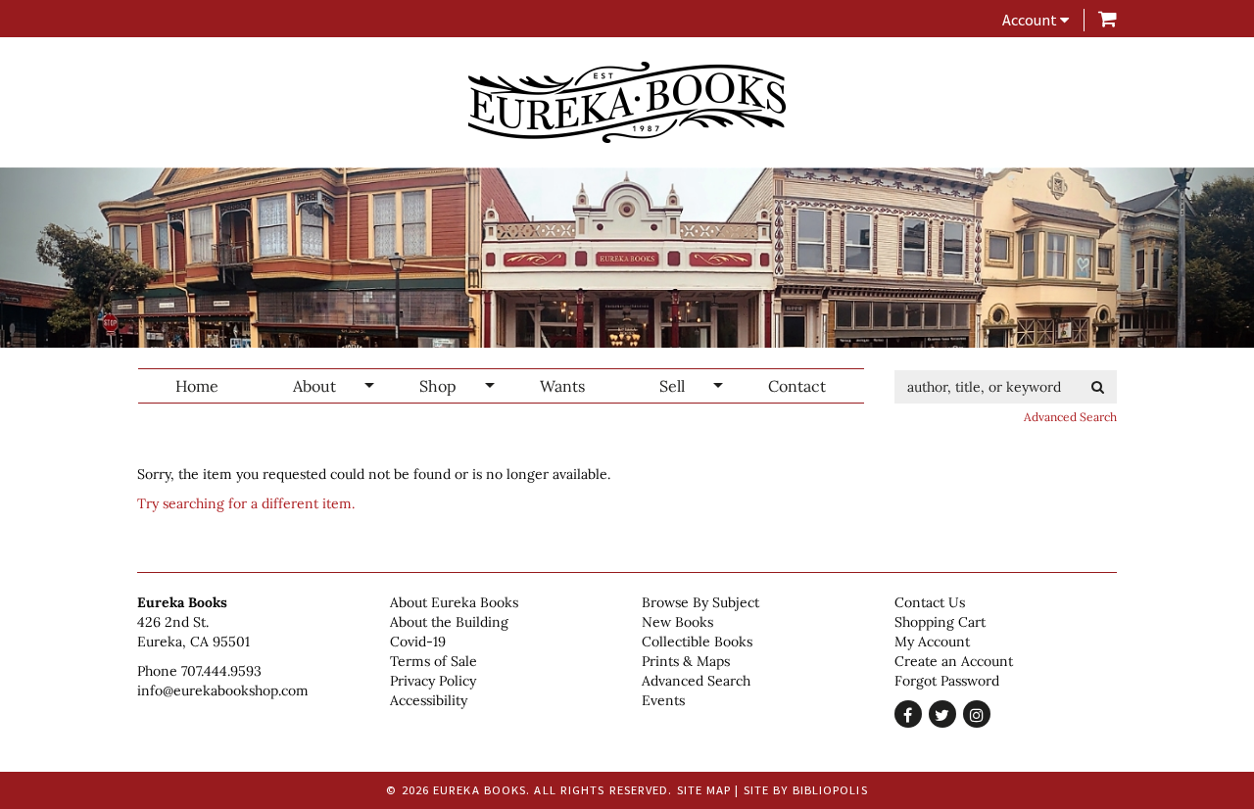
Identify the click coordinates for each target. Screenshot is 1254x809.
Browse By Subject (700, 602)
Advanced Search (1070, 416)
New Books (677, 622)
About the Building (449, 622)
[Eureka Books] (627, 102)
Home (196, 386)
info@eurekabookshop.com (223, 690)
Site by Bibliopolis (806, 790)
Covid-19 (418, 641)
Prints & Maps (686, 661)
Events (663, 700)
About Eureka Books (454, 602)
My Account (932, 641)
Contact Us (929, 602)
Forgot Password (946, 681)
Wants (562, 386)
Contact (797, 386)
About (314, 386)
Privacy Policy (433, 681)
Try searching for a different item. (246, 503)
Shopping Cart (940, 622)
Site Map (704, 790)
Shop (438, 386)
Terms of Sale (433, 661)
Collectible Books (697, 641)
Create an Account (953, 661)
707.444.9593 (221, 671)
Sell (672, 386)
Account (1031, 19)
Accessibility (428, 700)
